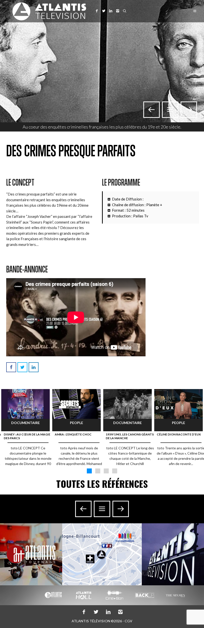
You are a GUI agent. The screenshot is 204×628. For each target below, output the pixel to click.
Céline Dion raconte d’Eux (179, 434)
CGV (128, 621)
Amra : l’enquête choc (73, 434)
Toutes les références (102, 484)
